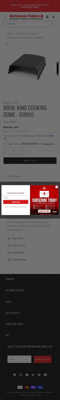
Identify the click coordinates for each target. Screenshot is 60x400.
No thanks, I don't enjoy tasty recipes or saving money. (16, 207)
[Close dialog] (56, 187)
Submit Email (16, 202)
